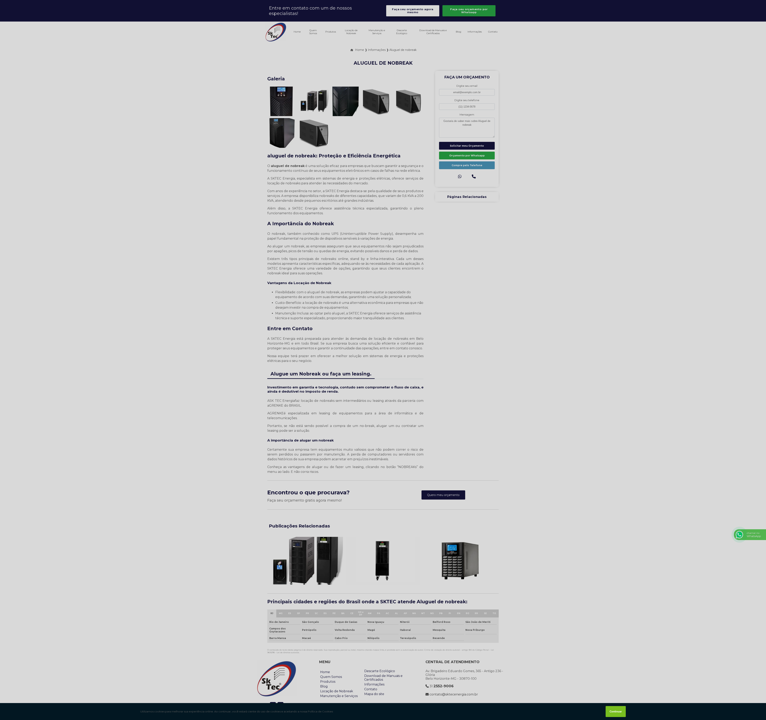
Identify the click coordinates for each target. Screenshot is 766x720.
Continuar (616, 711)
